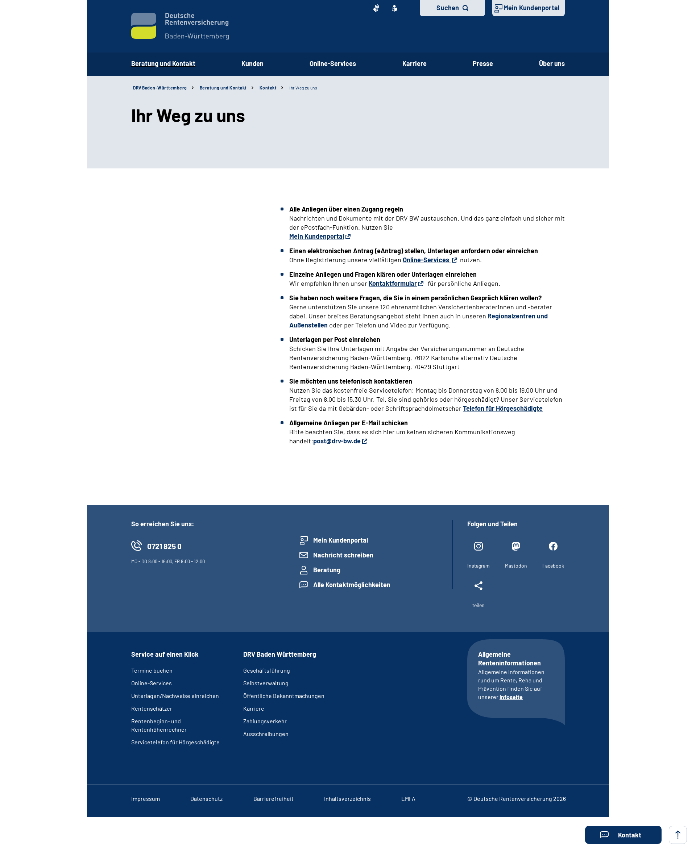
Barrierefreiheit (273, 798)
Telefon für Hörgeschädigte (503, 408)
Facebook (553, 566)
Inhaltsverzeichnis (347, 798)
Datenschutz (206, 798)
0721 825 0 (164, 546)
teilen (478, 605)
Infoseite (511, 696)
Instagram (478, 566)
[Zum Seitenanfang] (678, 835)
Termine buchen (152, 670)
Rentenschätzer (151, 708)
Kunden (252, 63)
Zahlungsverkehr (265, 721)
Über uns (552, 63)
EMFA (408, 798)
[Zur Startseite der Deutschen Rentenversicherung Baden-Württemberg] (180, 26)
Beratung (326, 570)
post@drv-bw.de (337, 441)
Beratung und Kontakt (163, 63)
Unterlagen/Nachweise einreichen (175, 695)
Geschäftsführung (266, 670)
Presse (483, 63)
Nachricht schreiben (343, 555)
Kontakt (268, 87)
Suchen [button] (447, 8)
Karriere (414, 63)
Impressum (145, 798)
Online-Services (333, 63)
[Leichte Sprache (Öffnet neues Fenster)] (394, 8)
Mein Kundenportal (531, 8)
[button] (623, 835)
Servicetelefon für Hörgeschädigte (175, 742)
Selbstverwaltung (266, 683)
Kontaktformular (393, 283)
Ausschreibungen (266, 733)
